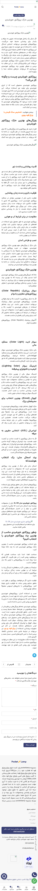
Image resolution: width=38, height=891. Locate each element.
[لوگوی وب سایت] (19, 7)
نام (34, 709)
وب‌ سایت (32, 727)
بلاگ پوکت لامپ (19, 15)
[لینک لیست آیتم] (19, 843)
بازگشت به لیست (19, 664)
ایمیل (33, 718)
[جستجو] (3, 7)
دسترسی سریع (31, 809)
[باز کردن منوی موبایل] (35, 7)
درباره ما (33, 823)
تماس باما (32, 820)
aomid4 (30, 26)
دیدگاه (33, 685)
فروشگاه (33, 816)
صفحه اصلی (32, 813)
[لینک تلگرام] (34, 655)
